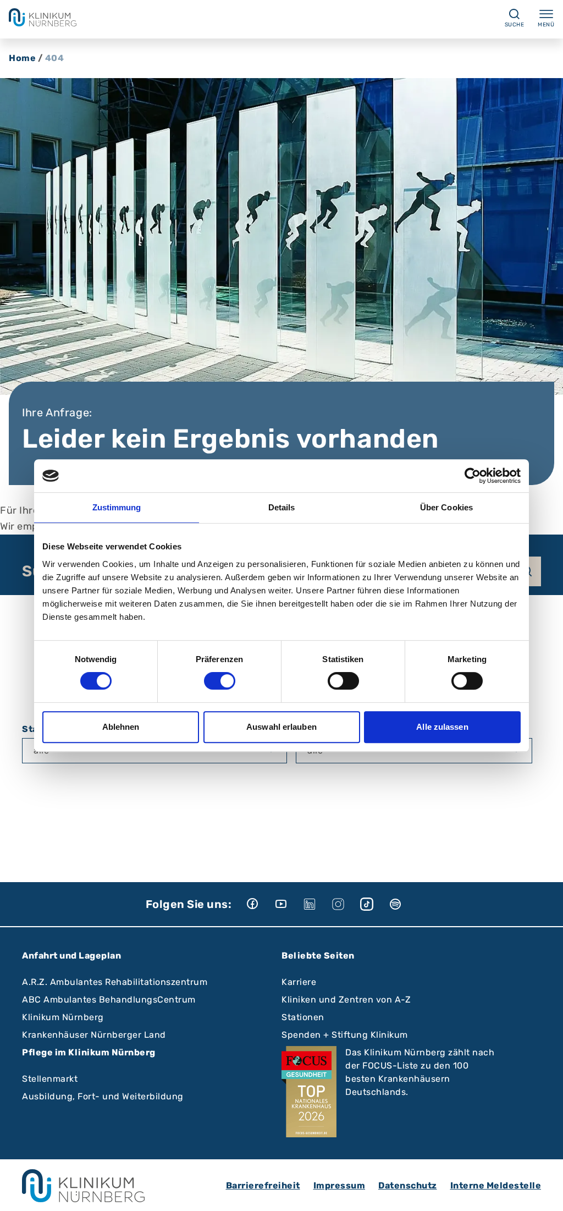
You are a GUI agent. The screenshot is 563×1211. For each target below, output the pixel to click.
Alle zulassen (442, 726)
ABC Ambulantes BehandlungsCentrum (109, 999)
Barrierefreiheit (263, 1185)
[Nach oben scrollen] (544, 1192)
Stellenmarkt (50, 1079)
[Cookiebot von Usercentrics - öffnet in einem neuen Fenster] (472, 475)
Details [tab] (281, 507)
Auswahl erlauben (281, 726)
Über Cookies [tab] (446, 507)
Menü (546, 24)
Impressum (339, 1185)
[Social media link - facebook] (260, 904)
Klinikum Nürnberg (63, 1017)
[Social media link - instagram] (346, 904)
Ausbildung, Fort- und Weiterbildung (103, 1096)
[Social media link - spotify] (403, 904)
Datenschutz (407, 1185)
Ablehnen (121, 726)
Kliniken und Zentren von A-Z (346, 999)
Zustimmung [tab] (116, 507)
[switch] (219, 681)
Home (22, 58)
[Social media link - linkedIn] (317, 904)
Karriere (299, 982)
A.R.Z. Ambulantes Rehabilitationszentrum (114, 982)
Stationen (303, 1017)
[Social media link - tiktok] (374, 904)
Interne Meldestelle (496, 1185)
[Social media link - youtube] (288, 904)
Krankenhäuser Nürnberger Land (94, 1035)
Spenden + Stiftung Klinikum (345, 1035)
